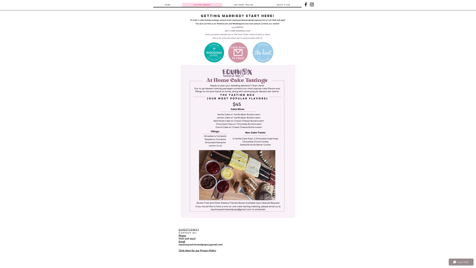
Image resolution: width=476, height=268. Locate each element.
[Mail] (238, 52)
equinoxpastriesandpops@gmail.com (248, 20)
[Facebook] (305, 4)
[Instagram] (311, 4)
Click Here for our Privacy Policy (197, 250)
